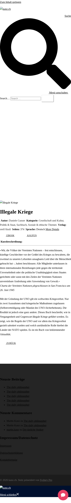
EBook (10, 235)
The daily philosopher (18, 387)
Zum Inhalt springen (10, 2)
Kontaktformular (8, 459)
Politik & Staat (7, 224)
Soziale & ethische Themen (42, 224)
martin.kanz (13, 429)
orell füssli (5, 229)
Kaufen (32, 235)
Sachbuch (22, 224)
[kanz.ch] (5, 9)
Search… (5, 98)
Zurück (11, 343)
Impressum (5, 445)
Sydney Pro (46, 480)
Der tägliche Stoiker (33, 429)
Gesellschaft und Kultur (51, 220)
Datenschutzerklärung (11, 452)
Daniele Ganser (17, 220)
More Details (52, 229)
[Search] (48, 98)
